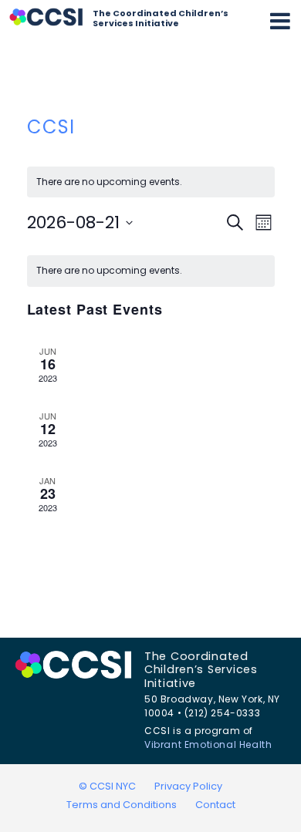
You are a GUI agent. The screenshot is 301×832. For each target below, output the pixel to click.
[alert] (151, 271)
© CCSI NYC (107, 786)
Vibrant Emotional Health (208, 744)
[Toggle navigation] (280, 20)
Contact (215, 804)
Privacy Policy (188, 786)
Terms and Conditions (121, 804)
